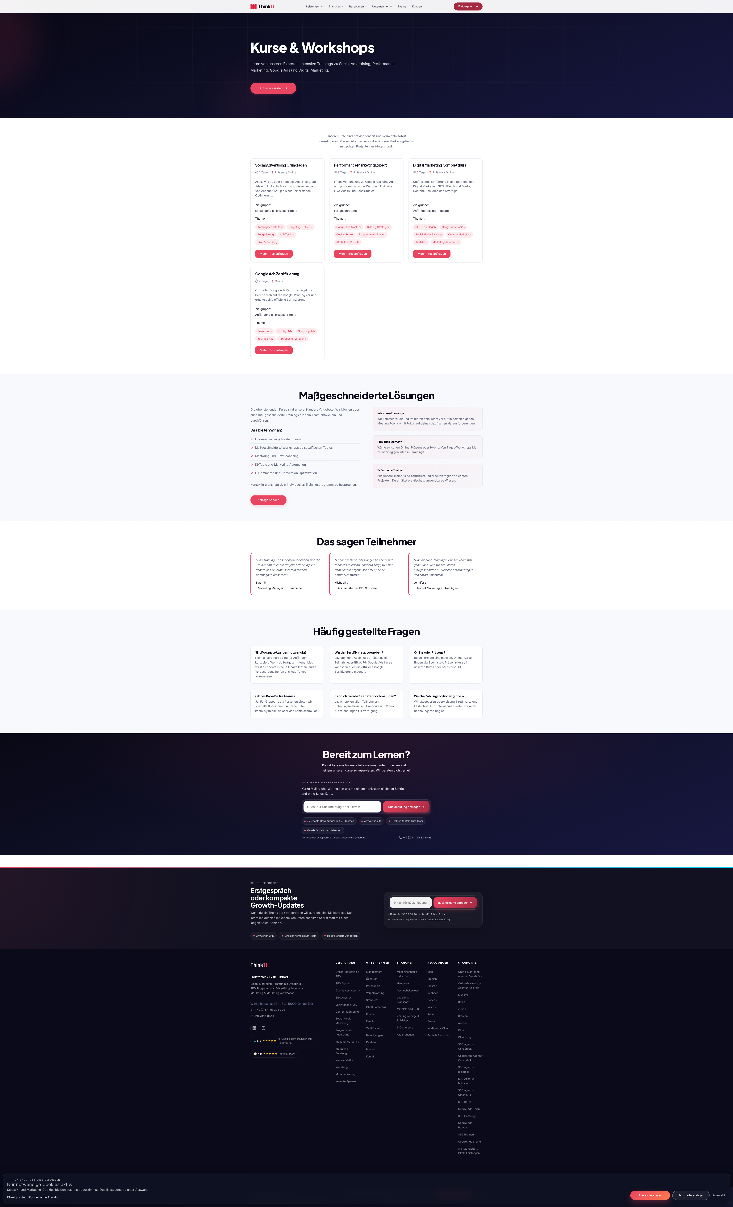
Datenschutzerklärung (353, 837)
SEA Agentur (343, 997)
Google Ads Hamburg (465, 1125)
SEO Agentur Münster (466, 1081)
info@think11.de (264, 1015)
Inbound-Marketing (347, 1041)
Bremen (463, 1016)
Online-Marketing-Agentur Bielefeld (469, 985)
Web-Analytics (345, 1060)
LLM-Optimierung (346, 1004)
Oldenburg (464, 1037)
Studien (432, 978)
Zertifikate (372, 1028)
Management (374, 971)
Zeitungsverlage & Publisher (408, 1018)
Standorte (372, 1000)
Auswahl (719, 1195)
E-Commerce (405, 1027)
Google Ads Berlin (469, 1108)
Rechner (432, 992)
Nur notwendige (690, 1195)
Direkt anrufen (17, 1197)
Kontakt (371, 1056)
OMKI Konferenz (376, 1007)
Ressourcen (356, 6)
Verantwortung (375, 992)
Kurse (430, 1014)
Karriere (371, 1042)
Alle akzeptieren (650, 1195)
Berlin (461, 1001)
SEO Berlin (464, 1101)
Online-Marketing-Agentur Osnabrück (470, 974)
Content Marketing (347, 1011)
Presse (370, 1049)
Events (402, 6)
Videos (431, 1007)
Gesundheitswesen (408, 990)
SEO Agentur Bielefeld (466, 1069)
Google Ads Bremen (470, 1141)
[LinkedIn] (254, 1028)
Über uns (371, 978)
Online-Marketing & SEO (347, 974)
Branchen (335, 6)
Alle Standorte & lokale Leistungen (469, 1151)
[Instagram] (263, 1028)
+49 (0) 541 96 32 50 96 (417, 837)
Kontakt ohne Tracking (44, 1197)
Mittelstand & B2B (408, 1009)
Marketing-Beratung (342, 1051)
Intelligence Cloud (438, 1028)
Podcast (432, 1000)
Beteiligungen (374, 1035)
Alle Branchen (405, 1034)
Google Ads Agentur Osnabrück (470, 1058)
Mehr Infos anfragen (274, 253)
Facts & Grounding (438, 1035)
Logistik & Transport (403, 999)
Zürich (462, 1009)
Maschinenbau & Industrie (407, 974)
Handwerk (403, 983)
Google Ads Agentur (348, 990)
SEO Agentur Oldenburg (466, 1092)
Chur (461, 1030)
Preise (431, 1021)
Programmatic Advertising (344, 1032)
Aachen (462, 1023)
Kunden (417, 6)
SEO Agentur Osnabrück (466, 1046)
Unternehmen (380, 6)
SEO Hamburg (466, 1116)
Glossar (432, 985)
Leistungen (313, 6)
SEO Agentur (343, 983)
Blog (430, 971)
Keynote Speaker (346, 1081)
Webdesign (342, 1067)
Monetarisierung (345, 1074)
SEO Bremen (466, 1134)
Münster (463, 994)
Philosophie (373, 985)
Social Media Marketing (343, 1020)
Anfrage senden (271, 88)
